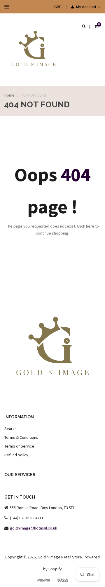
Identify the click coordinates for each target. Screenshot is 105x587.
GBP (52, 6)
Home (9, 95)
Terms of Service (19, 446)
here (90, 226)
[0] (96, 26)
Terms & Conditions (21, 437)
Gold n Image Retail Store (60, 557)
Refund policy (16, 454)
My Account (85, 6)
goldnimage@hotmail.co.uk (33, 528)
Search (10, 428)
